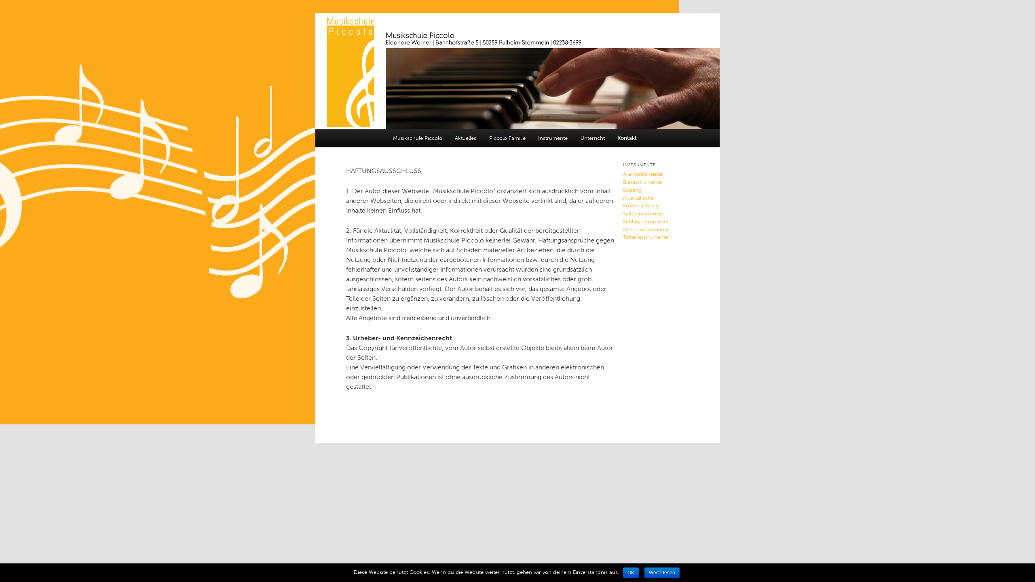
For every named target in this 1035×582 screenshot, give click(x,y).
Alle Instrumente (643, 174)
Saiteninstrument (643, 214)
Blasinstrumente (642, 182)
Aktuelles (465, 138)
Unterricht (593, 138)
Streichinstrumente (646, 229)
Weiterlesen (662, 573)
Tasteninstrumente (645, 237)
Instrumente (553, 138)
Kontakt (627, 138)
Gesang (632, 190)
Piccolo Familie (507, 138)
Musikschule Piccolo (417, 138)
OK (630, 573)
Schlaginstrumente (645, 221)
